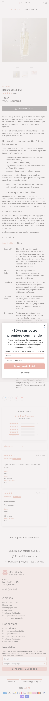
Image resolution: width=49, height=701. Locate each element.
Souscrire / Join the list (24, 366)
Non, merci (24, 372)
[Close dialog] (44, 325)
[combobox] (24, 360)
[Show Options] (43, 360)
